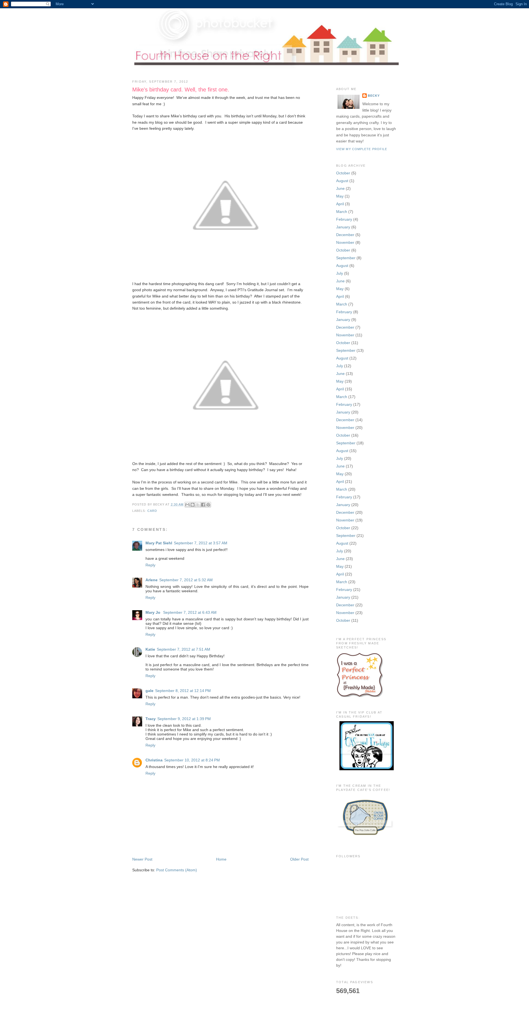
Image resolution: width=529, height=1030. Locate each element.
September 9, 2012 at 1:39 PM (184, 719)
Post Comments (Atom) (176, 870)
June (340, 188)
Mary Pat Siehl (158, 543)
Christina (154, 760)
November (345, 242)
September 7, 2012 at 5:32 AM (186, 580)
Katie (150, 649)
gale (149, 690)
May (340, 196)
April (340, 204)
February (344, 219)
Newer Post (142, 859)
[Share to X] (198, 504)
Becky (374, 95)
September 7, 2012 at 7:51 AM (183, 649)
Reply (150, 565)
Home (221, 859)
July (339, 273)
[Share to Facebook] (203, 504)
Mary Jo (153, 612)
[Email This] (187, 504)
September (345, 258)
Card (152, 510)
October (343, 173)
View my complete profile (361, 149)
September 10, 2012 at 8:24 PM (192, 760)
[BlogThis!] (192, 504)
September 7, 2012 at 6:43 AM (190, 612)
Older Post (299, 859)
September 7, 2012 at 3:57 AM (200, 543)
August (342, 181)
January (343, 227)
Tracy (150, 719)
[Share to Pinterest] (208, 504)
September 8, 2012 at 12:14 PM (183, 690)
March (341, 211)
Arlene (151, 580)
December (345, 235)
